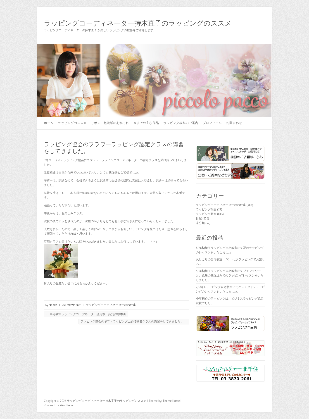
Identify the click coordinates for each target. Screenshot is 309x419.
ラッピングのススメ (72, 123)
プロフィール (212, 123)
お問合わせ (234, 123)
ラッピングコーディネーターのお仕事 (111, 305)
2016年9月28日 (72, 305)
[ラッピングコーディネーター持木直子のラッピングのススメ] (154, 46)
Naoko (53, 305)
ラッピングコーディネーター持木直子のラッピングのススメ (138, 23)
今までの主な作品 (146, 123)
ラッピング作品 (206, 209)
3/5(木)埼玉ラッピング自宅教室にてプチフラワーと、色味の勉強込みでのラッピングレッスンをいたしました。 (230, 275)
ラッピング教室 (206, 214)
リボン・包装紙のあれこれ (110, 123)
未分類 (200, 223)
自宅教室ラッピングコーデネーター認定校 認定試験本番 (86, 314)
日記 (199, 218)
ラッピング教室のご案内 (180, 123)
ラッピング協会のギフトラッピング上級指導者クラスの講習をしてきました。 (134, 321)
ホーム (48, 123)
